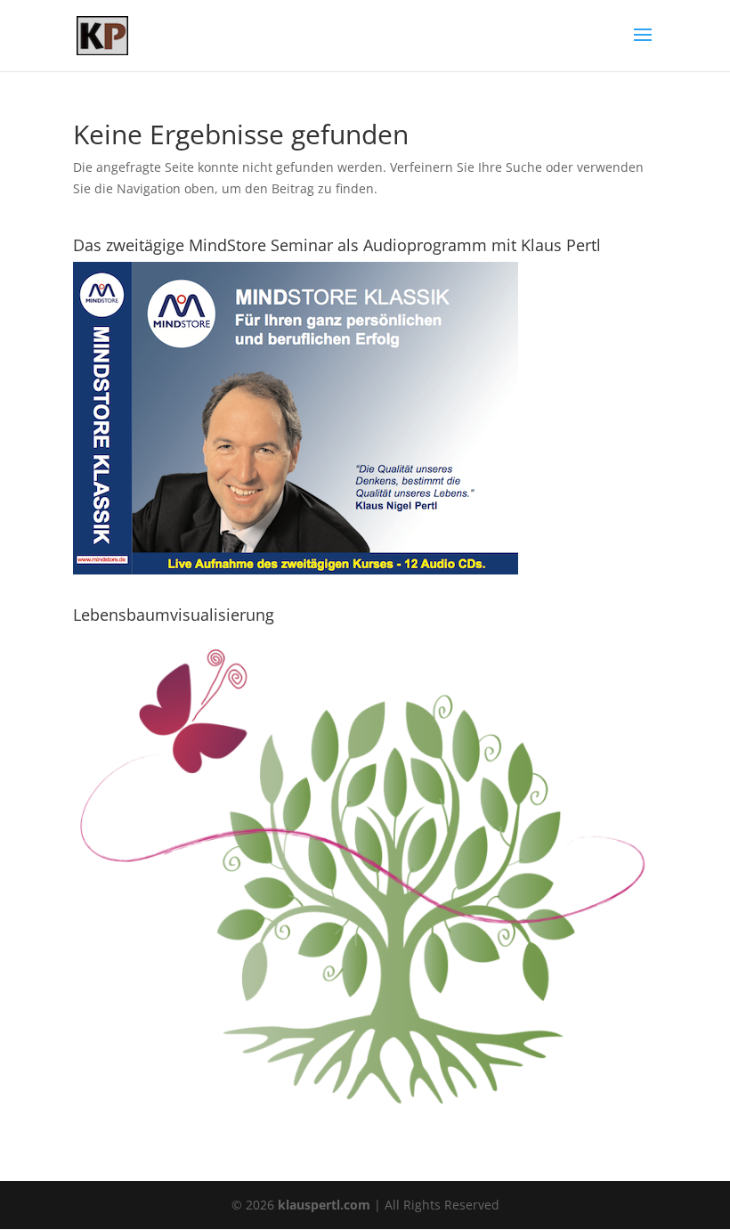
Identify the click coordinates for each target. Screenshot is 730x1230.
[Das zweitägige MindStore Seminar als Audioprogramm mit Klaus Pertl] (295, 569)
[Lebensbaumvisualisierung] (365, 1118)
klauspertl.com (326, 1204)
